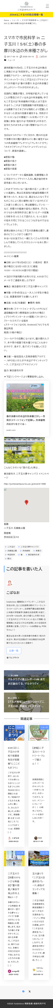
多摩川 (38, 550)
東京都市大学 (33, 554)
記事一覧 (13, 650)
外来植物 (26, 550)
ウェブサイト (14, 657)
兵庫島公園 (12, 550)
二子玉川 (11, 546)
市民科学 (11, 554)
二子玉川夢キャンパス (29, 546)
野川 (9, 558)
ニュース (11, 60)
